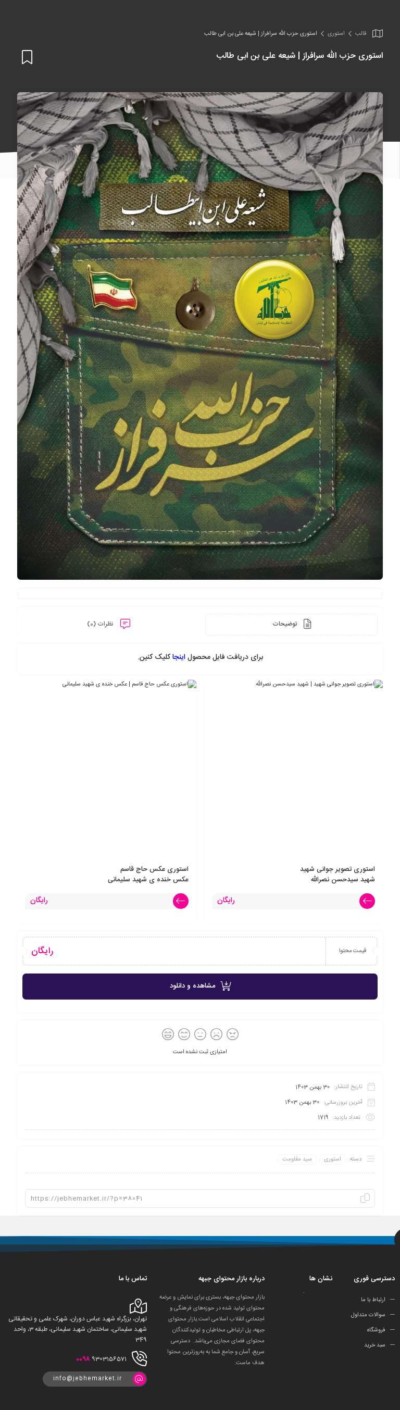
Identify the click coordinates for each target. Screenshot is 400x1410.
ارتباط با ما (373, 1300)
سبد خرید (374, 1345)
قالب (360, 34)
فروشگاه (376, 1330)
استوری (336, 34)
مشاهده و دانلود (192, 986)
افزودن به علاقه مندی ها (25, 57)
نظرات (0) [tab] (101, 624)
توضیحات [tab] (285, 624)
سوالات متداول (368, 1315)
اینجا (180, 657)
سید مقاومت (297, 1159)
